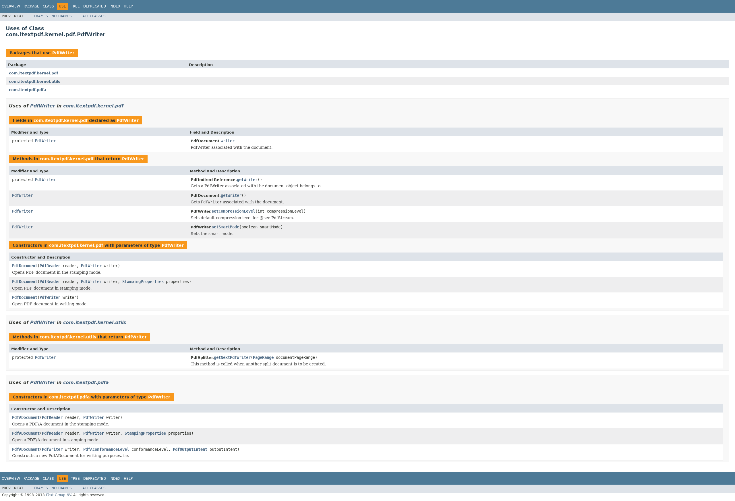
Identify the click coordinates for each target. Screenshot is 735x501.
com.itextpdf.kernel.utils (34, 81)
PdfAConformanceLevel (106, 449)
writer (228, 140)
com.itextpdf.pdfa (27, 90)
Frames (41, 16)
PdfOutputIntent (190, 449)
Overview (11, 6)
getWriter (247, 179)
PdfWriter (63, 53)
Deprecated (94, 6)
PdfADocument (26, 417)
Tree (75, 6)
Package (31, 6)
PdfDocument (24, 265)
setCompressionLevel (233, 211)
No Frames (61, 16)
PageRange (263, 357)
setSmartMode (225, 227)
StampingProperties (143, 281)
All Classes (94, 16)
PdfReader (50, 265)
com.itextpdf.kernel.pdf (33, 73)
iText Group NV (58, 495)
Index (114, 6)
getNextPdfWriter (232, 357)
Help (128, 6)
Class (48, 6)
